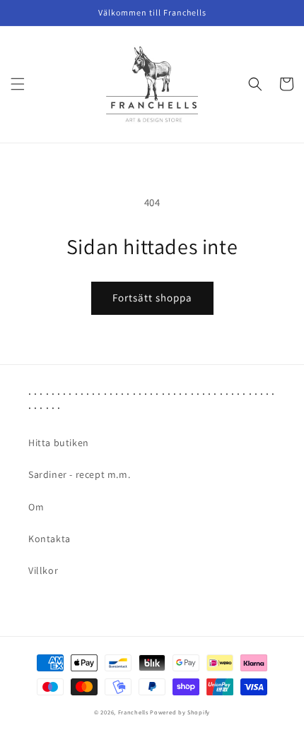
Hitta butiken (58, 442)
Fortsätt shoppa (152, 297)
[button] (17, 84)
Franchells (133, 712)
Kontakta (49, 538)
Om (36, 507)
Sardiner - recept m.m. (79, 474)
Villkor (43, 570)
